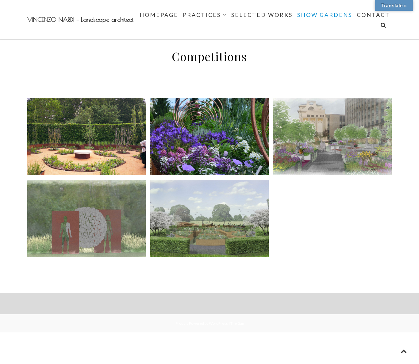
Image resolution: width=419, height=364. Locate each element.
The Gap (237, 323)
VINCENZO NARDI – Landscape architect (80, 19)
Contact (373, 14)
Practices (202, 14)
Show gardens (324, 14)
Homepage (159, 14)
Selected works (262, 14)
